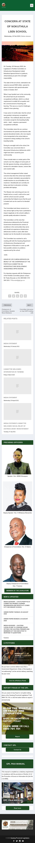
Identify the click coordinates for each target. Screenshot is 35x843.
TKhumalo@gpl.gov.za (18, 280)
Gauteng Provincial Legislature (20, 838)
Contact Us (17, 749)
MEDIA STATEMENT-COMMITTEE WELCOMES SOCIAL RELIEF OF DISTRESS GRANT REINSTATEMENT (16, 426)
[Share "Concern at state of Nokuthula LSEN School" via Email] (21, 296)
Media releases (26, 36)
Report (17, 736)
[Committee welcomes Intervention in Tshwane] (17, 357)
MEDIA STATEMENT (10, 343)
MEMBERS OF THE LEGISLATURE (17, 590)
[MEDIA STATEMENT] (17, 331)
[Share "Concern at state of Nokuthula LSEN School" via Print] (25, 296)
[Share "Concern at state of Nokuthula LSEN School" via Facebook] (10, 296)
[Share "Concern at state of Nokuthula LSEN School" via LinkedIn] (17, 296)
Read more (17, 808)
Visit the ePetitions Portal (17, 680)
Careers (6, 638)
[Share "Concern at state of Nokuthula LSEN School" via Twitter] (14, 296)
